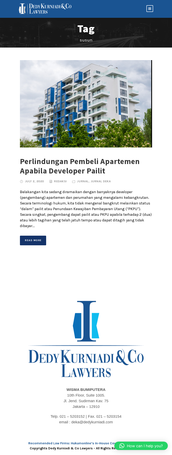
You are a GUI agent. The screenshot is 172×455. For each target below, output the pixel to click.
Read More (33, 240)
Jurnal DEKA (101, 181)
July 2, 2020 (34, 181)
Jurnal (83, 181)
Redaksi (60, 181)
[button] (141, 446)
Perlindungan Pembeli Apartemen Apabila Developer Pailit (80, 166)
